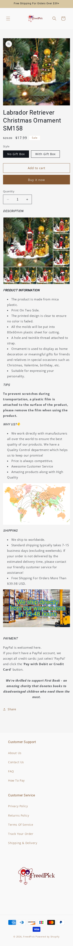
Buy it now (36, 180)
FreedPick (29, 936)
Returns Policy (18, 815)
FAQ (11, 771)
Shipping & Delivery (22, 843)
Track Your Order (20, 834)
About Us (14, 753)
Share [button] (12, 709)
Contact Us (16, 762)
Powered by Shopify (47, 936)
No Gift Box (16, 154)
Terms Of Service (20, 825)
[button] (8, 18)
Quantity (8, 191)
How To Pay (16, 780)
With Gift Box (45, 154)
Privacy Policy (18, 806)
